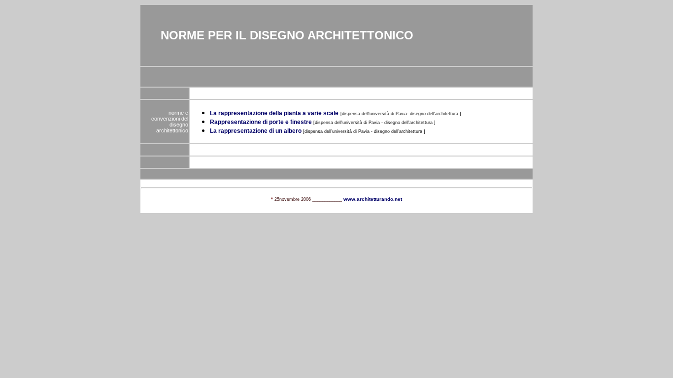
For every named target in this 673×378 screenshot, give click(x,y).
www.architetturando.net (372, 199)
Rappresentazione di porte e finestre (261, 122)
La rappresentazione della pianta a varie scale (274, 113)
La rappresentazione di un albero (256, 130)
